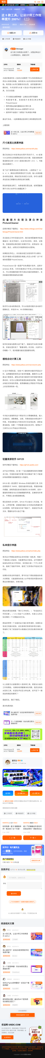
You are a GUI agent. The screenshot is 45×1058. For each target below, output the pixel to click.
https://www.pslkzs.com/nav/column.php (26, 365)
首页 (3, 9)
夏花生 (14, 24)
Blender (14, 956)
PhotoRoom (15, 972)
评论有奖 (32, 24)
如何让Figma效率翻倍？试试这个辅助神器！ (16, 984)
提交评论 (14, 893)
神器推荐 (17, 39)
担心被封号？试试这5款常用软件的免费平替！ (16, 951)
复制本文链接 (9, 801)
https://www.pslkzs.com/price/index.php (25, 551)
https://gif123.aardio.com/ (29, 465)
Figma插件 (15, 988)
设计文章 (9, 9)
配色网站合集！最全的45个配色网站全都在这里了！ (15, 1000)
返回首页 (8, 1037)
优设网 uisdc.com (11, 1024)
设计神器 (28, 39)
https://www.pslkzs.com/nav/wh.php (24, 148)
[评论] (24, 885)
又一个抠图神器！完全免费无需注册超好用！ (15, 967)
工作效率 (7, 39)
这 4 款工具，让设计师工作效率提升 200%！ (15, 935)
